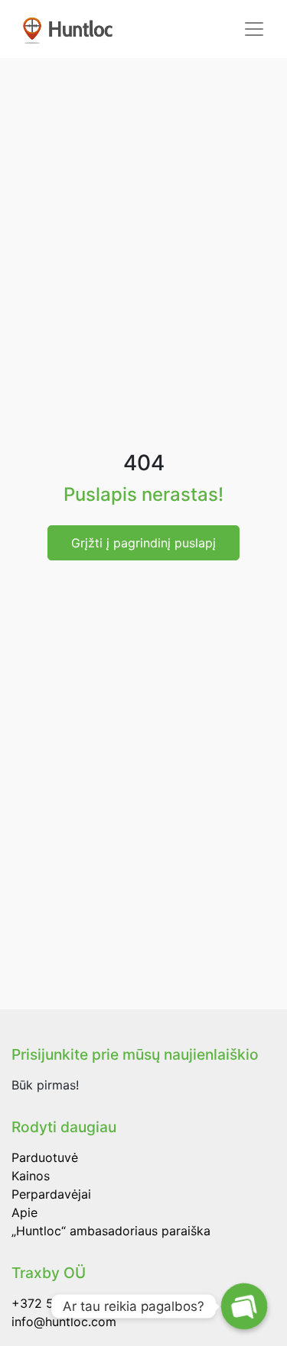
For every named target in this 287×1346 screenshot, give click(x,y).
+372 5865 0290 (61, 1303)
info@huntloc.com (63, 1321)
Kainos (30, 1175)
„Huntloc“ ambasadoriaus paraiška (110, 1230)
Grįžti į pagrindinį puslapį (143, 542)
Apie (24, 1212)
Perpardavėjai (51, 1194)
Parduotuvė (44, 1157)
